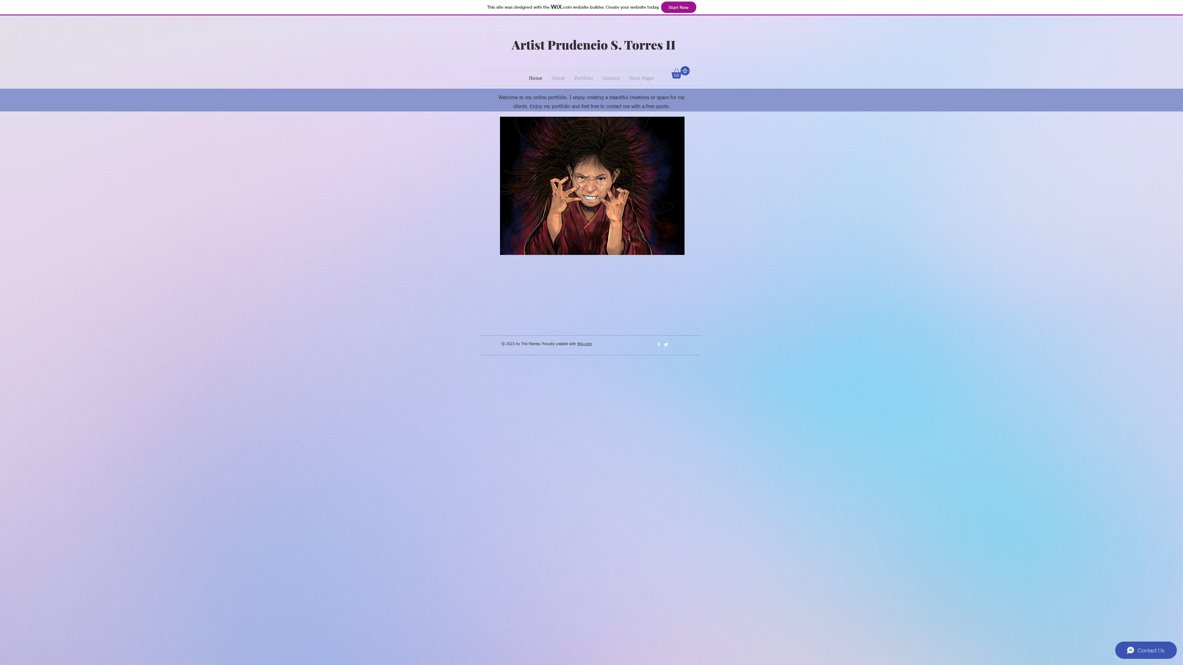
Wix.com (584, 344)
